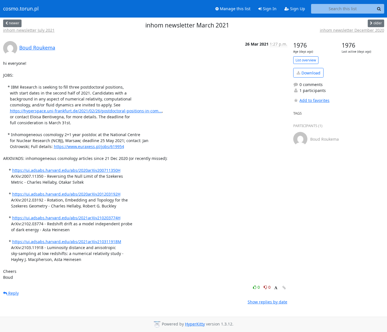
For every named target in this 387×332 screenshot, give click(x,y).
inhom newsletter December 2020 (352, 30)
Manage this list (234, 8)
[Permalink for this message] (284, 288)
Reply (13, 293)
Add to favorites (314, 100)
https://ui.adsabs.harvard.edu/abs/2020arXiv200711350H (66, 170)
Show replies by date (267, 302)
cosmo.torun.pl (21, 8)
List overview (305, 60)
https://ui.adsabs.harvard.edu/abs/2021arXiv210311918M (66, 241)
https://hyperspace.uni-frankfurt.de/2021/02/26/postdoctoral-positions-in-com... (86, 110)
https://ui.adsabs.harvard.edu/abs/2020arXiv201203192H (66, 194)
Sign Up (297, 8)
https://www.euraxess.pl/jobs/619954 (89, 146)
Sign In (269, 8)
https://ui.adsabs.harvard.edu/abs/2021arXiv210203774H (66, 217)
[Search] (379, 9)
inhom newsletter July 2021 (29, 30)
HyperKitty (195, 324)
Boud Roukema (37, 47)
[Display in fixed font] (276, 288)
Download (310, 73)
